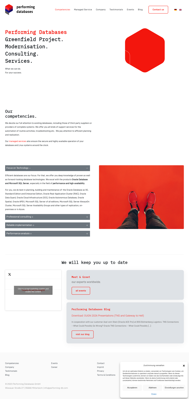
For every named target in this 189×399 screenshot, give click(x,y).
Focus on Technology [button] (17, 168)
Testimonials (116, 10)
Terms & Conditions (106, 375)
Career (54, 367)
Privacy (153, 394)
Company (101, 10)
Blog (140, 10)
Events (130, 10)
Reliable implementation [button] (19, 225)
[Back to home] (20, 9)
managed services (17, 141)
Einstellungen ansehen (174, 388)
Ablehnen (152, 388)
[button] (184, 365)
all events (81, 291)
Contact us (158, 10)
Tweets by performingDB (33, 290)
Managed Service (83, 10)
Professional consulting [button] (19, 217)
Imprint (100, 367)
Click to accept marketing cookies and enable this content (33, 290)
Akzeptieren (132, 388)
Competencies (62, 10)
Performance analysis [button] (18, 233)
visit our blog (82, 334)
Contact (101, 363)
